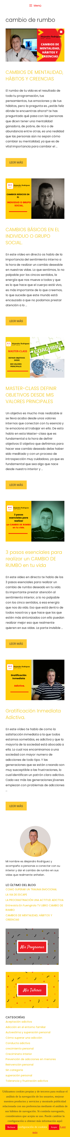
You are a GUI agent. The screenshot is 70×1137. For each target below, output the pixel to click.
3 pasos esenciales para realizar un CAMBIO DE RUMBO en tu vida (34, 559)
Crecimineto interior (19, 1054)
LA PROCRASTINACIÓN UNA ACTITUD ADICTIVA (34, 900)
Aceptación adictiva (19, 1022)
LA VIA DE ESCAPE (16, 894)
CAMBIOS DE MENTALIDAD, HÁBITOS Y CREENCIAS (34, 75)
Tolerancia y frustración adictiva (27, 1081)
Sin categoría (14, 1070)
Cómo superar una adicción (24, 1038)
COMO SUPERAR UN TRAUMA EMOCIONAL (31, 889)
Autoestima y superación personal (28, 1032)
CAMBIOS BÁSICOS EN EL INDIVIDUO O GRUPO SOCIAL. (32, 236)
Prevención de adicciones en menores (31, 1059)
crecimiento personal (20, 1048)
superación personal (19, 1075)
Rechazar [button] (11, 1127)
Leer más (16, 162)
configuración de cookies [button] (32, 1126)
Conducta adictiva (18, 1043)
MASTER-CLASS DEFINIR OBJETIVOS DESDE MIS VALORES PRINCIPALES (31, 395)
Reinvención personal (19, 1064)
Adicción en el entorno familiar (26, 1027)
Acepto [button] (54, 1127)
